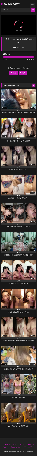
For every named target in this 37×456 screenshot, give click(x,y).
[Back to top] (30, 450)
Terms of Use (16, 447)
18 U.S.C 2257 (10, 444)
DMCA (22, 444)
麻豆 (14, 73)
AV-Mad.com (11, 3)
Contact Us (28, 447)
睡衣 (23, 73)
